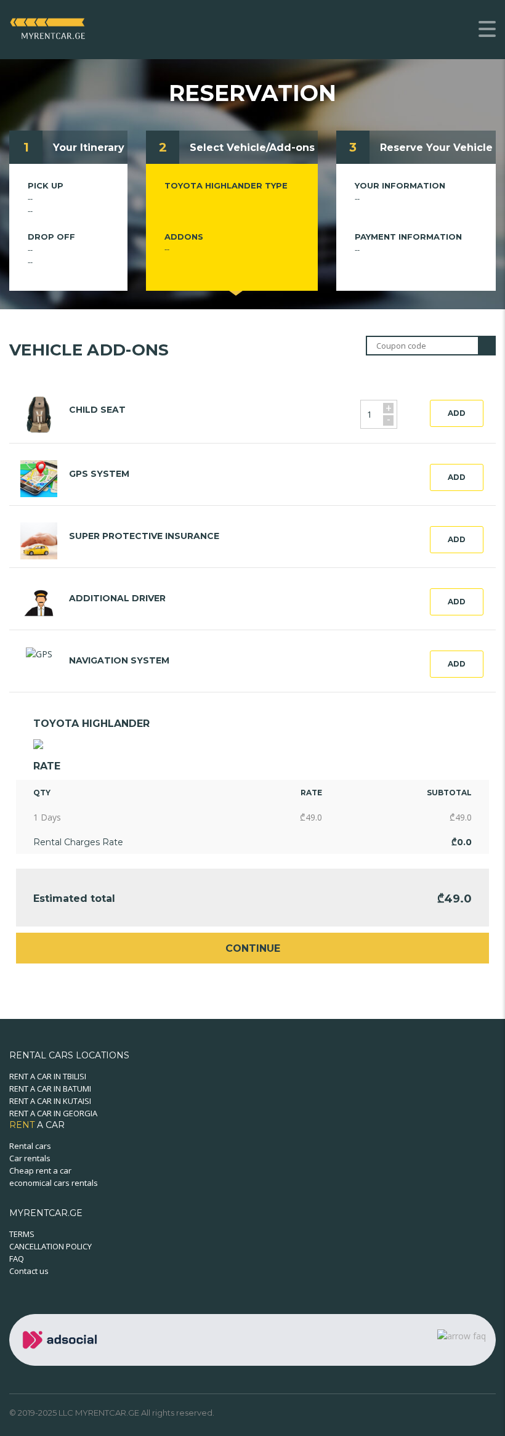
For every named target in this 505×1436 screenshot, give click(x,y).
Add (457, 413)
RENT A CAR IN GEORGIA (53, 1113)
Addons (183, 236)
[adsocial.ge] (62, 1339)
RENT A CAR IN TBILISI (47, 1076)
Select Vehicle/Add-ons (252, 147)
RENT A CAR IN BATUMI (50, 1088)
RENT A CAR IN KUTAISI (50, 1100)
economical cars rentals (53, 1182)
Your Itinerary (88, 147)
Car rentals (29, 1158)
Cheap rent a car (40, 1170)
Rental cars (30, 1145)
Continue (252, 948)
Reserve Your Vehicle (436, 147)
